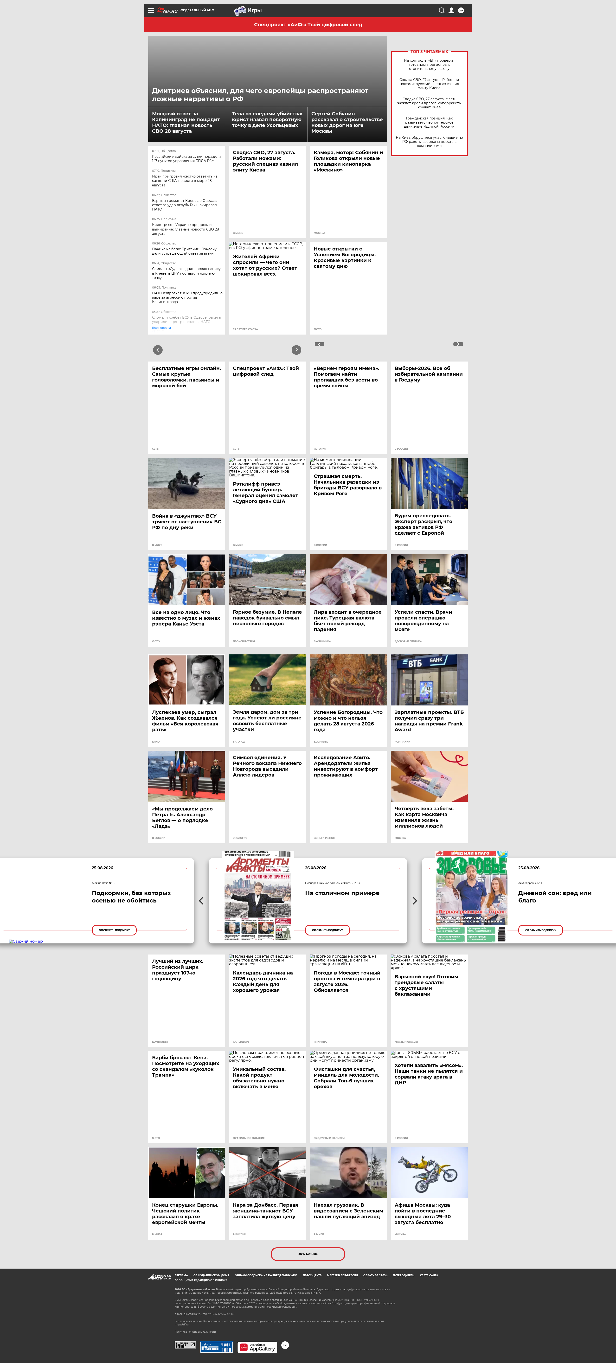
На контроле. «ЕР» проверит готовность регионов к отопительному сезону (429, 65)
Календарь (241, 1042)
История (320, 449)
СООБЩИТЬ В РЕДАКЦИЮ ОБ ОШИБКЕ (201, 1280)
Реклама (181, 1275)
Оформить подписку (114, 930)
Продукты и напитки (329, 1138)
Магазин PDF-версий (342, 1275)
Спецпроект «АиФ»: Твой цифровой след (308, 24)
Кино (156, 742)
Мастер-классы (406, 1042)
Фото (317, 329)
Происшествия (244, 641)
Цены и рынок (324, 838)
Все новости (164, 332)
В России (401, 449)
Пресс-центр (312, 1275)
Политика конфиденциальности (195, 1331)
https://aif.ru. (182, 1324)
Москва (319, 233)
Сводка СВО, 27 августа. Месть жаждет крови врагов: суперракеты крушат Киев (429, 103)
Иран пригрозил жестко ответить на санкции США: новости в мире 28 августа (185, 180)
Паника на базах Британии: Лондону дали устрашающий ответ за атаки (184, 251)
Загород (239, 742)
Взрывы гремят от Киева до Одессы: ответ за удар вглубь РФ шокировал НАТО (184, 204)
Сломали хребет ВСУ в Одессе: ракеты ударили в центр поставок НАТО (186, 319)
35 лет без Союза (245, 329)
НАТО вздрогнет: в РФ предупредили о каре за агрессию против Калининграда (187, 297)
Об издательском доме (211, 1275)
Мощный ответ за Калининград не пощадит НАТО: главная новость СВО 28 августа (186, 122)
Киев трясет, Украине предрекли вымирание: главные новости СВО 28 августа (185, 229)
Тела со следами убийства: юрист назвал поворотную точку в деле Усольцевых (267, 119)
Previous (158, 350)
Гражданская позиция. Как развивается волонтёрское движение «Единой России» (429, 122)
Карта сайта (429, 1275)
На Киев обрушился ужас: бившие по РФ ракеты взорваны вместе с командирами (429, 142)
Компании (402, 742)
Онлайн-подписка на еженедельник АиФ (266, 1275)
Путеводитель (403, 1275)
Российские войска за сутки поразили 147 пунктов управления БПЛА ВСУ (186, 158)
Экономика (322, 641)
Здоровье (321, 742)
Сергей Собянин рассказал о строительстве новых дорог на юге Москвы (347, 122)
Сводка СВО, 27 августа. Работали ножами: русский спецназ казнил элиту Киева (429, 84)
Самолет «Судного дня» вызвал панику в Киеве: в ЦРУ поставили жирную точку (186, 273)
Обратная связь (375, 1275)
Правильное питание (249, 1138)
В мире (238, 233)
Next (296, 350)
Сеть (155, 449)
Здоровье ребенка (408, 641)
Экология (240, 838)
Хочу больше (308, 1254)
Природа (320, 1042)
